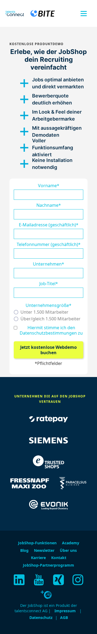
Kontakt (58, 557)
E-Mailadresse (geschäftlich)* (48, 224)
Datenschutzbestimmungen (48, 333)
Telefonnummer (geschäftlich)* (49, 244)
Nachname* (48, 205)
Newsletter (44, 550)
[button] (84, 13)
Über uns (68, 550)
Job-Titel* (48, 283)
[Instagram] (77, 579)
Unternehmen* (48, 264)
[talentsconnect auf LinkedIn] (19, 579)
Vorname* (48, 185)
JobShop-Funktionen (37, 542)
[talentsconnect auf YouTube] (38, 579)
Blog (24, 550)
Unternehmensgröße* (48, 305)
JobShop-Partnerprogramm (48, 565)
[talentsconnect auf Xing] (58, 579)
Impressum (65, 610)
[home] (14, 13)
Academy (70, 542)
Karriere (38, 557)
